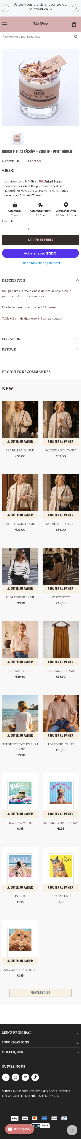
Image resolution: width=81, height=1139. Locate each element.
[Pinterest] (25, 1077)
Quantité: (8, 221)
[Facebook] (6, 1077)
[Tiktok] (35, 1077)
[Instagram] (15, 1077)
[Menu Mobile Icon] (4, 24)
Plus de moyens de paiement (40, 263)
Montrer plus (40, 993)
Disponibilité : (11, 161)
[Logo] (40, 24)
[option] (40, 7)
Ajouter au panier (20, 442)
